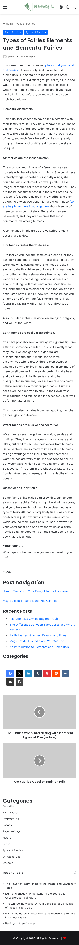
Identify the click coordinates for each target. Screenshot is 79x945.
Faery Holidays (12, 831)
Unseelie (8, 862)
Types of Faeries (25, 23)
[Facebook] (10, 673)
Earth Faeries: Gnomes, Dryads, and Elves (38, 635)
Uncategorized (12, 856)
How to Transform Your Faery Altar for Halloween (36, 591)
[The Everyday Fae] (39, 7)
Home (9, 23)
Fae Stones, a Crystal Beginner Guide (35, 619)
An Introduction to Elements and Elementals (39, 647)
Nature (7, 837)
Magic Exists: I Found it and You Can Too (30, 601)
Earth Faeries (13, 32)
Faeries (7, 825)
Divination (9, 806)
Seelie (6, 843)
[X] (19, 673)
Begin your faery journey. (20, 923)
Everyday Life (11, 818)
